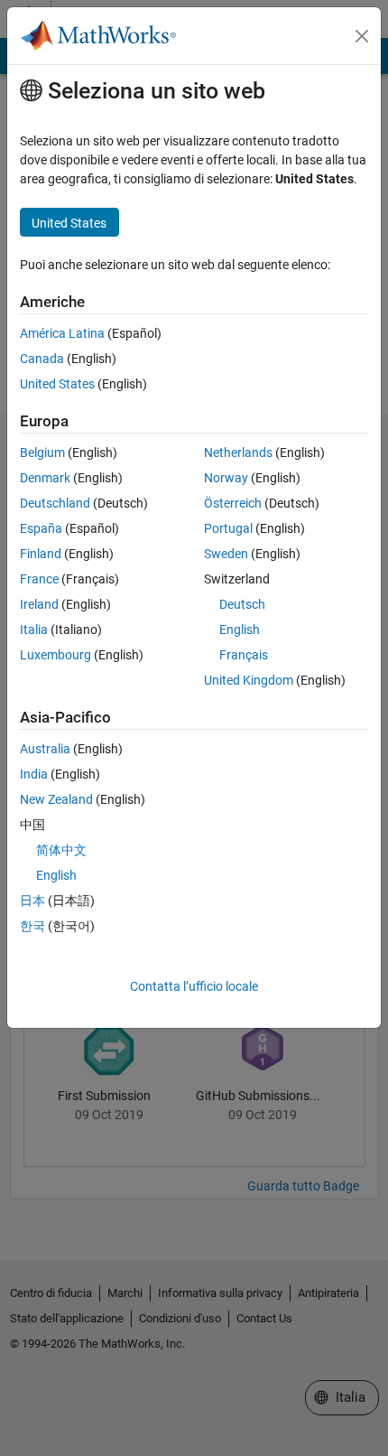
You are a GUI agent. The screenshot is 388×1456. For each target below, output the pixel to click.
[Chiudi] (361, 36)
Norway (226, 478)
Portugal (228, 528)
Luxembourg (55, 655)
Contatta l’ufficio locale (194, 986)
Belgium (42, 452)
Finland (40, 553)
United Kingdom (248, 680)
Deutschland (55, 503)
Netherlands (238, 452)
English (239, 629)
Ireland (39, 604)
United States (57, 384)
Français (243, 655)
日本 (32, 900)
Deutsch (242, 604)
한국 (32, 926)
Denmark (45, 478)
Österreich (233, 503)
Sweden (226, 553)
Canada (42, 358)
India (34, 774)
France (39, 579)
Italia (34, 629)
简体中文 (61, 850)
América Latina (62, 333)
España (41, 528)
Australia (45, 749)
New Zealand (56, 799)
